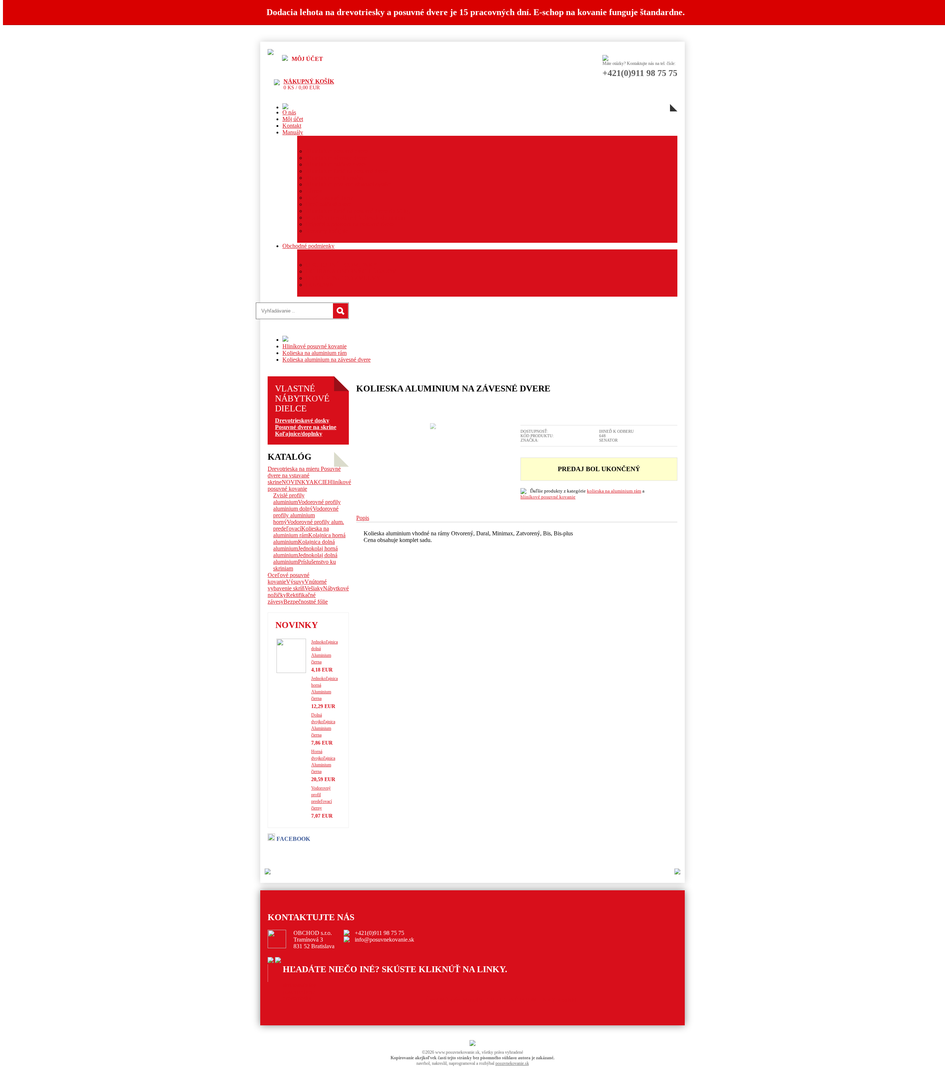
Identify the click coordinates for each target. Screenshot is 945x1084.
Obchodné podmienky (308, 246)
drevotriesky (297, 998)
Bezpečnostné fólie (306, 601)
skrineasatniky (299, 985)
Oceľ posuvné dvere (329, 197)
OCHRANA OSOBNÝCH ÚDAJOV (351, 271)
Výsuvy (295, 582)
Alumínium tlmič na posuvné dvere (347, 171)
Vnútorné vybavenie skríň (297, 585)
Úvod (432, 1000)
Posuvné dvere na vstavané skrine (304, 475)
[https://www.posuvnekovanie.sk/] (271, 53)
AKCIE (318, 482)
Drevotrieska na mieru (294, 469)
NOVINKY (295, 482)
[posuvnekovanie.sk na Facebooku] (271, 961)
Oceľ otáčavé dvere (328, 204)
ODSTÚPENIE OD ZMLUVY (343, 278)
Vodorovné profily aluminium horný (306, 515)
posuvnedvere (299, 991)
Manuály (292, 132)
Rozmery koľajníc (327, 231)
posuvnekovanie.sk (512, 1063)
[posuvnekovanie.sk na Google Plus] (278, 961)
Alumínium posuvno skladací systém (348, 184)
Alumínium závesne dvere (336, 158)
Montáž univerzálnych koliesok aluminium (355, 217)
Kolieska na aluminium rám (314, 353)
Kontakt (291, 125)
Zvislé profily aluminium (289, 498)
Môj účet (292, 119)
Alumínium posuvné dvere (337, 151)
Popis (362, 518)
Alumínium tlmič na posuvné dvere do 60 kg (358, 211)
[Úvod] (285, 107)
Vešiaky (314, 588)
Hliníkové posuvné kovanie (314, 346)
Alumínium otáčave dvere (336, 164)
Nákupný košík (309, 81)
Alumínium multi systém (334, 178)
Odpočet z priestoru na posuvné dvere (350, 224)
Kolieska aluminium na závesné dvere (326, 359)
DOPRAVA (320, 285)
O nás (289, 112)
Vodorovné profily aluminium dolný (307, 505)
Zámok (314, 191)
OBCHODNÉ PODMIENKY (341, 265)
